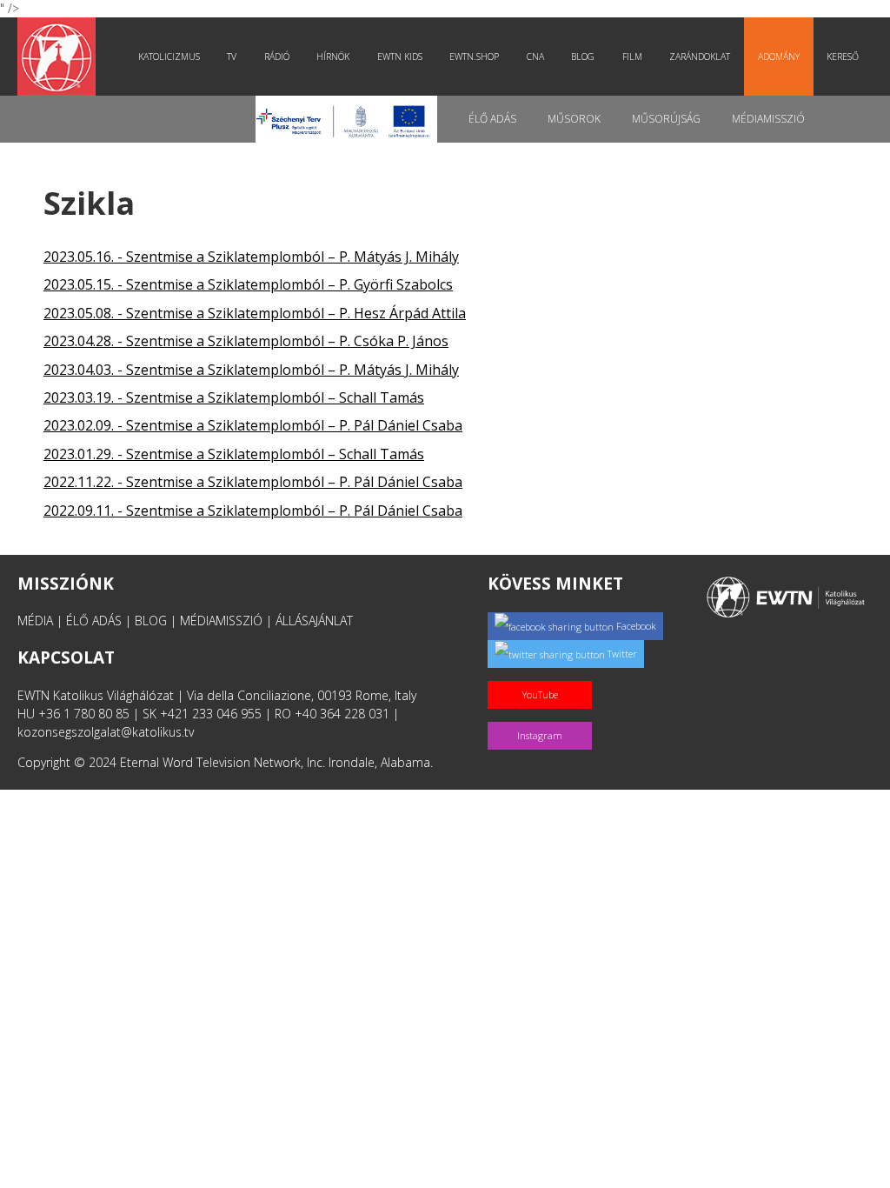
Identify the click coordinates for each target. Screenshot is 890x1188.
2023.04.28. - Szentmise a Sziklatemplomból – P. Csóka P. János (245, 340)
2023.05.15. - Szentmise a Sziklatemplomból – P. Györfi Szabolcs (248, 284)
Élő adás (492, 118)
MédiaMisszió (768, 118)
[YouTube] (543, 676)
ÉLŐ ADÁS (94, 620)
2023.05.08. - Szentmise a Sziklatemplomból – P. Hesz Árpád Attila (254, 313)
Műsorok (574, 118)
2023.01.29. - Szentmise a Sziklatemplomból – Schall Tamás (233, 454)
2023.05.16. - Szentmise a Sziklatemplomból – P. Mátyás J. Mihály (251, 256)
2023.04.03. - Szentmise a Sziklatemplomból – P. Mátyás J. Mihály (251, 369)
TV (231, 56)
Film (632, 56)
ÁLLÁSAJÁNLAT (314, 620)
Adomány (779, 56)
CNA (535, 56)
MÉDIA (35, 620)
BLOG (151, 620)
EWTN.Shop (474, 56)
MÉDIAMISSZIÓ (221, 620)
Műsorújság (666, 118)
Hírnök (332, 56)
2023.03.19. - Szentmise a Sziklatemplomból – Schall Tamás (233, 397)
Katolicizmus (169, 56)
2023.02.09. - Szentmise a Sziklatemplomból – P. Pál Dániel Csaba (252, 425)
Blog (582, 56)
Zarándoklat (699, 56)
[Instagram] (543, 717)
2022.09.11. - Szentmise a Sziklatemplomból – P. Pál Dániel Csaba (252, 510)
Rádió (276, 56)
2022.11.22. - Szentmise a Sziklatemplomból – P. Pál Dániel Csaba (252, 481)
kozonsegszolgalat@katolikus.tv (105, 732)
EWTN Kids (399, 56)
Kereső (843, 56)
